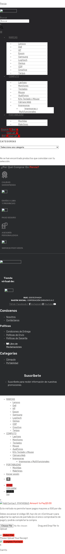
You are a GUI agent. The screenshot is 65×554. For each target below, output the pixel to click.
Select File (8, 535)
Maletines (23, 124)
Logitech (17, 418)
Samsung (17, 414)
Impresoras (18, 458)
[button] (5, 32)
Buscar (3, 17)
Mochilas (17, 467)
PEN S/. (10, 493)
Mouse (16, 446)
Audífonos (18, 449)
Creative (17, 427)
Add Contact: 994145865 (16, 503)
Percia (3, 3)
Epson (16, 411)
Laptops (17, 436)
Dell (14, 405)
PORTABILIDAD (16, 115)
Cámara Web (19, 455)
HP (14, 408)
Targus (21, 73)
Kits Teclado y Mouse (23, 452)
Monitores (18, 439)
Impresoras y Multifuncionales (28, 110)
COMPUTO (14, 76)
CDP (15, 424)
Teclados (17, 443)
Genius (16, 421)
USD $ (11, 487)
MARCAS (13, 37)
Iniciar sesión (12, 474)
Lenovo (16, 402)
